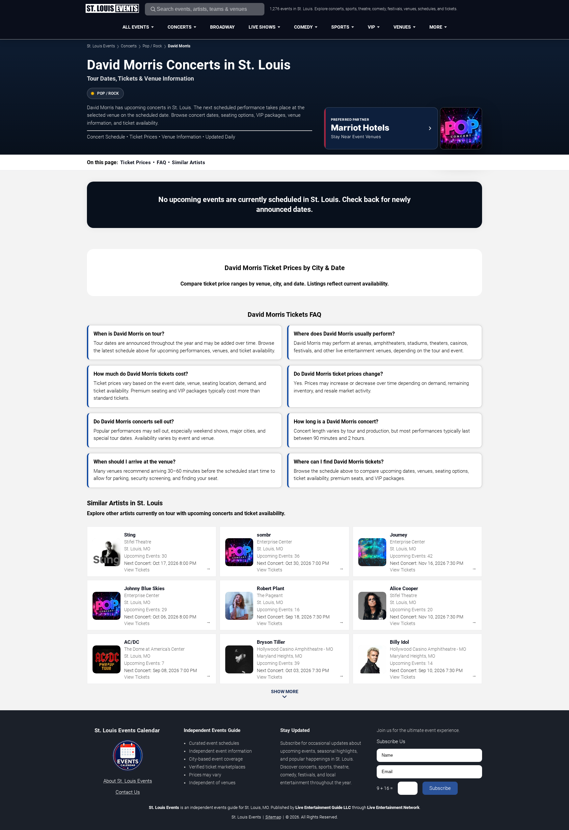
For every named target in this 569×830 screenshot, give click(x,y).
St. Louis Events (101, 46)
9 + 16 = (385, 788)
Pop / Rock (152, 46)
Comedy (303, 27)
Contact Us (128, 792)
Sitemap (273, 817)
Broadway (222, 27)
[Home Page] (112, 9)
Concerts (180, 27)
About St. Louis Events (127, 781)
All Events (135, 27)
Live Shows (262, 27)
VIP (371, 27)
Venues (402, 27)
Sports (340, 27)
